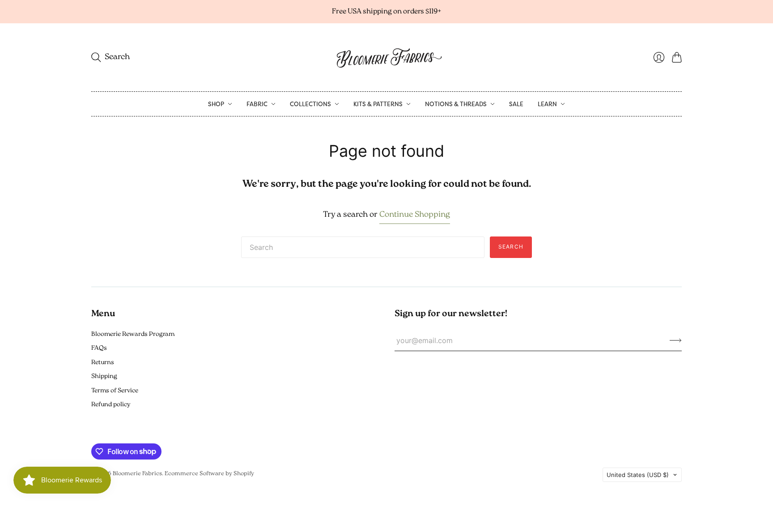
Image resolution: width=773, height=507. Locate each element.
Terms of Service (114, 390)
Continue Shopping (414, 215)
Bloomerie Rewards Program (132, 334)
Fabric (257, 104)
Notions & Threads (456, 104)
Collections (310, 104)
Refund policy (110, 404)
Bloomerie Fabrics (137, 474)
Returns (102, 362)
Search (510, 246)
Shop (216, 104)
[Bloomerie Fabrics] (386, 57)
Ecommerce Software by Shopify (209, 474)
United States (638, 474)
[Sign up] (676, 340)
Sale (516, 104)
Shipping (104, 376)
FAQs (99, 348)
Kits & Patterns (378, 104)
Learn (547, 104)
